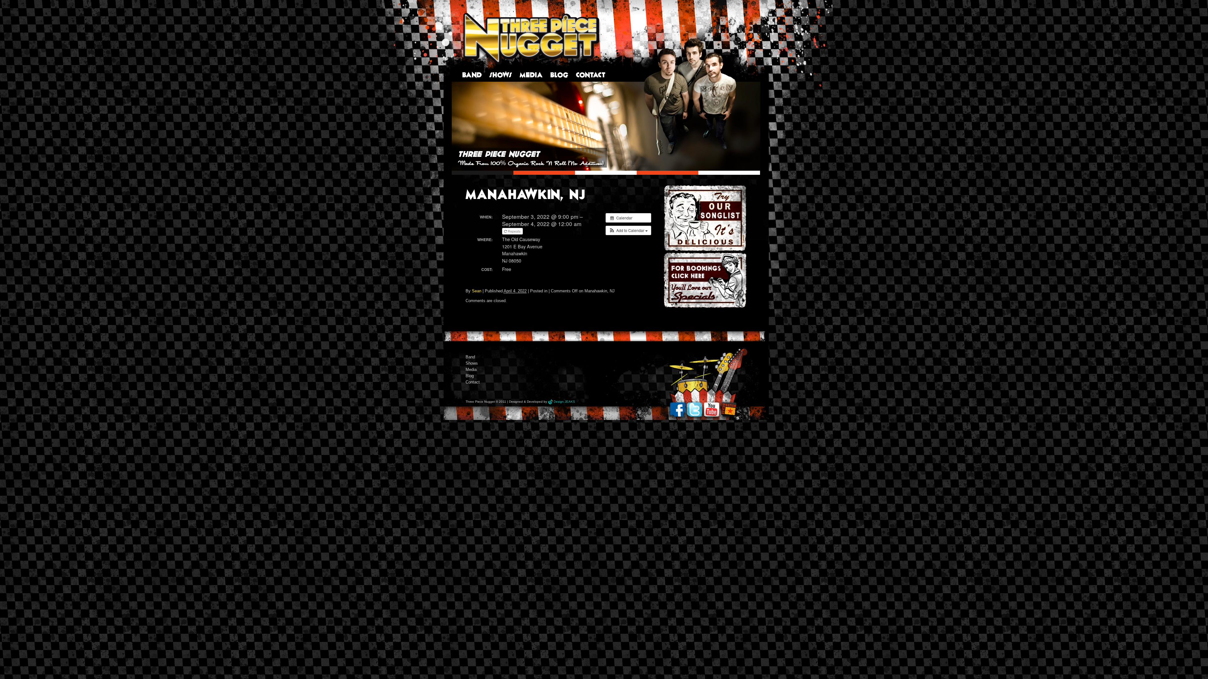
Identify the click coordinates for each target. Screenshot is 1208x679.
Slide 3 (606, 173)
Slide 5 (729, 173)
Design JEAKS (564, 401)
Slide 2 (544, 173)
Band (472, 74)
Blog (559, 74)
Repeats (514, 231)
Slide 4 (667, 173)
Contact (591, 74)
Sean (476, 291)
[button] (628, 230)
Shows (500, 74)
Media (531, 74)
